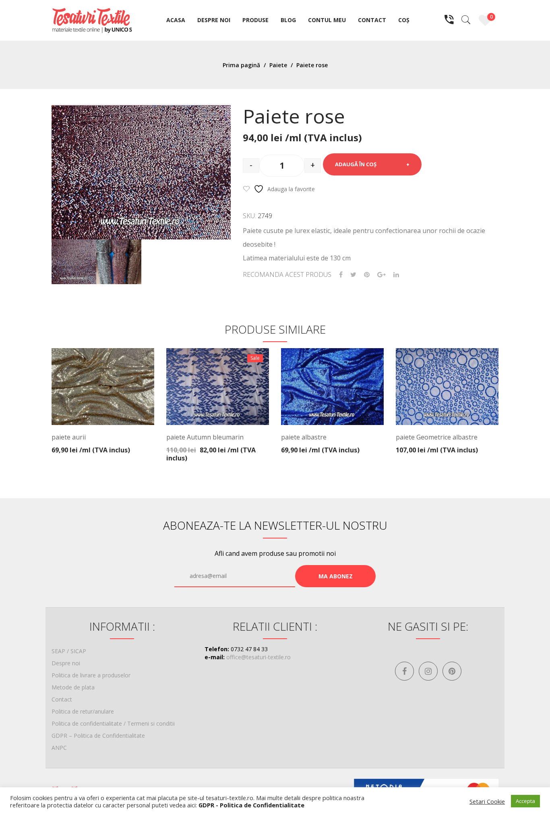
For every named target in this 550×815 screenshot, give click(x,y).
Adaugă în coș (355, 164)
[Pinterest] (367, 275)
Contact (62, 699)
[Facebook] (341, 275)
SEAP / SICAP (69, 651)
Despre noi (66, 663)
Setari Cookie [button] (487, 801)
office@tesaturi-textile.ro (258, 657)
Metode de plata (73, 687)
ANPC (59, 747)
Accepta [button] (525, 801)
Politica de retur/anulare (83, 711)
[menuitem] (175, 20)
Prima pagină (241, 65)
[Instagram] (428, 671)
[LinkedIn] (396, 275)
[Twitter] (353, 275)
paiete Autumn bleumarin (205, 437)
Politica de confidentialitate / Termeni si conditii (113, 723)
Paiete (278, 65)
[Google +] (381, 275)
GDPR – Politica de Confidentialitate (98, 735)
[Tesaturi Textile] (92, 19)
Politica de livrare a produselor (91, 675)
